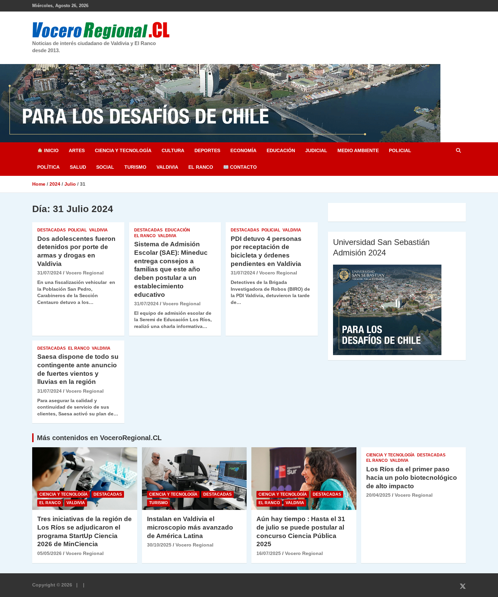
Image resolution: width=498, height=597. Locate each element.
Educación (281, 150)
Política (48, 167)
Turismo (135, 167)
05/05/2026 (49, 553)
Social (105, 167)
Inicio (51, 150)
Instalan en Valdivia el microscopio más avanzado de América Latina (190, 527)
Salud (78, 167)
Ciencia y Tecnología (123, 150)
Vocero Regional (85, 272)
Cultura (173, 150)
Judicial (316, 150)
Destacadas (51, 230)
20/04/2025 (378, 495)
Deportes (207, 150)
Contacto (243, 167)
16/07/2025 (268, 553)
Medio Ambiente (358, 150)
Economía (243, 150)
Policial (400, 150)
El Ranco (200, 167)
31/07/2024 (49, 272)
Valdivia (167, 167)
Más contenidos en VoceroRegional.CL (99, 437)
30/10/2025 (159, 545)
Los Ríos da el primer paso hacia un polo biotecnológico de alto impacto (411, 477)
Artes (77, 150)
